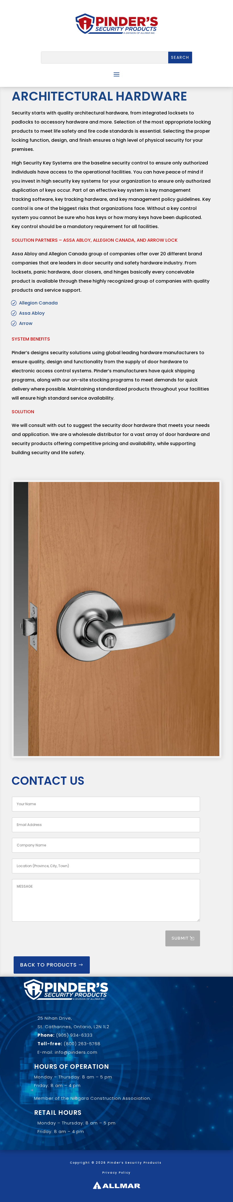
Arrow (25, 323)
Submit (180, 938)
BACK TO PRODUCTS (48, 964)
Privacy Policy (116, 1172)
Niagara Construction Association (110, 1098)
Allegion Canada (38, 303)
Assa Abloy (32, 313)
